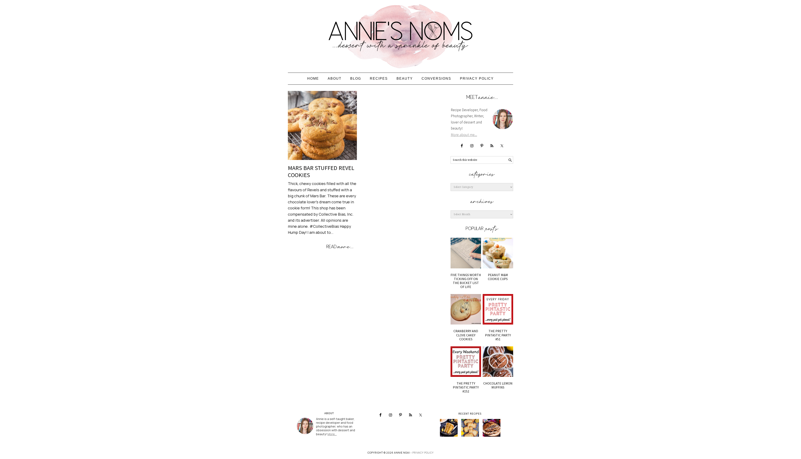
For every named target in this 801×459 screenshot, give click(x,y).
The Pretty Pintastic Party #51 (498, 335)
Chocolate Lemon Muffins (498, 385)
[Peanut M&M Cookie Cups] (498, 253)
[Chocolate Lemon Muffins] (498, 361)
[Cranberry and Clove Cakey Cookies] (466, 309)
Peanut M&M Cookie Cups (498, 277)
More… (332, 434)
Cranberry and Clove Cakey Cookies (465, 335)
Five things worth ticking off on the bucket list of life (466, 281)
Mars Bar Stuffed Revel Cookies (321, 171)
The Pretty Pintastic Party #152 (466, 387)
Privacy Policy (423, 452)
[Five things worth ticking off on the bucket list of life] (466, 253)
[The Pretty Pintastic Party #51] (498, 309)
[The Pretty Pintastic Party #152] (466, 361)
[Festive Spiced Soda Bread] (491, 428)
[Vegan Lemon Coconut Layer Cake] (449, 428)
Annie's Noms (400, 34)
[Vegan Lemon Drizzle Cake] (470, 428)
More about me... (464, 134)
